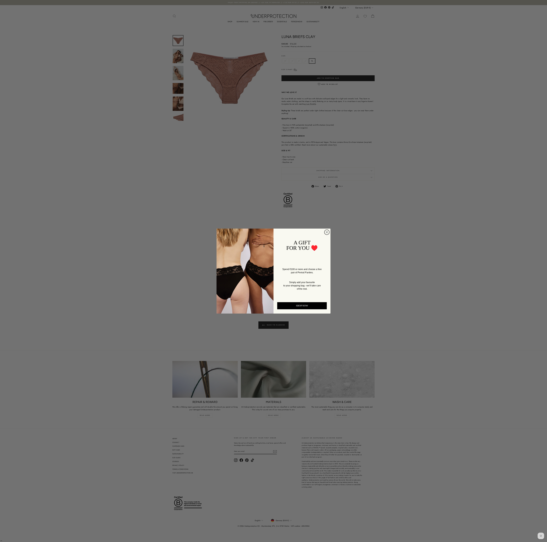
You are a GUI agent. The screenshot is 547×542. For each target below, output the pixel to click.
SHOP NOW (302, 305)
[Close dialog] (326, 232)
